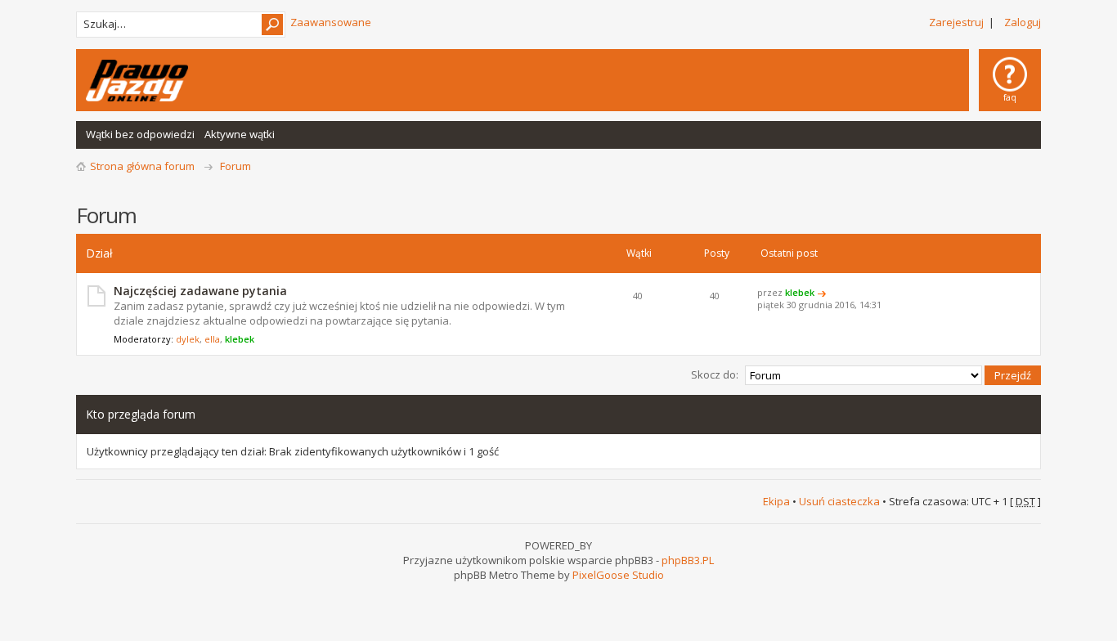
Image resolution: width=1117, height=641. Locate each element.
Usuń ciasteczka (839, 501)
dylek (188, 339)
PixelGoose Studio (618, 574)
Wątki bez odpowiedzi (140, 134)
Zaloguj (1022, 22)
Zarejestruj (956, 22)
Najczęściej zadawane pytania (200, 290)
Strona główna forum (142, 166)
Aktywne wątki (239, 134)
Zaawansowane (330, 22)
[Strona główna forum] (137, 80)
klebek (239, 339)
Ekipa (776, 501)
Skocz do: (714, 374)
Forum (235, 166)
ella (212, 339)
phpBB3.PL (688, 560)
